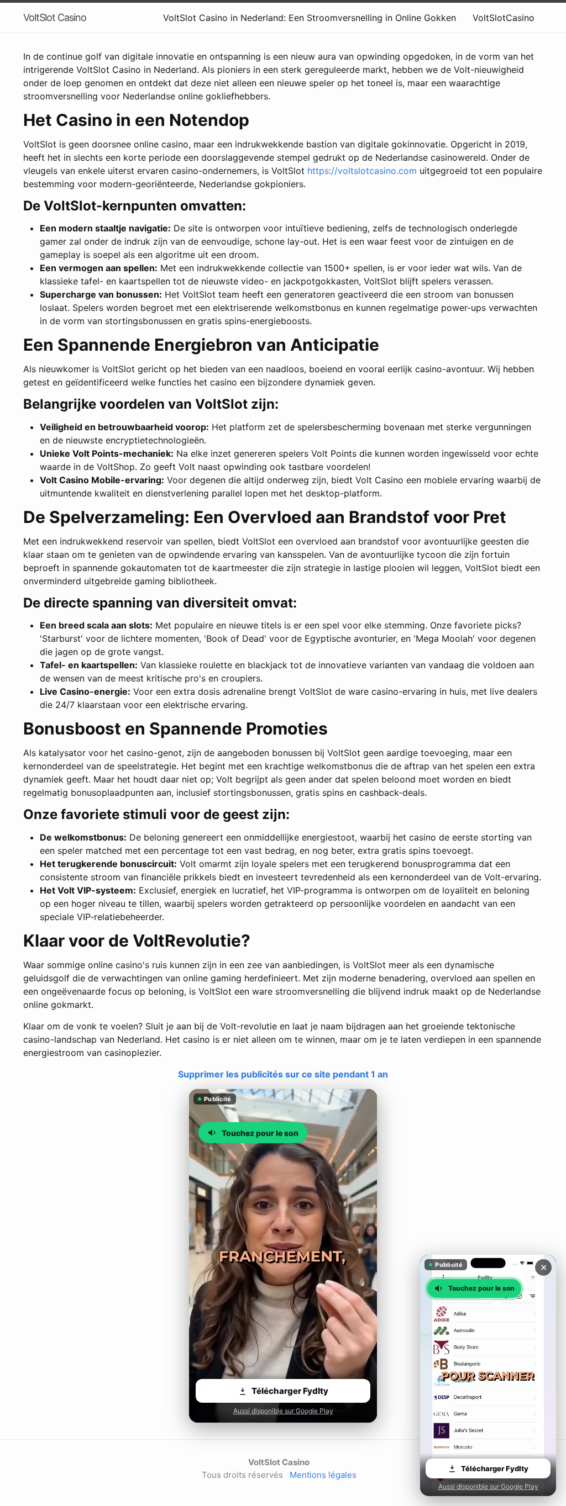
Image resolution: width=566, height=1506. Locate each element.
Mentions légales (323, 1475)
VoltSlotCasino (503, 17)
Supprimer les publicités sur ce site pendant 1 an (283, 1074)
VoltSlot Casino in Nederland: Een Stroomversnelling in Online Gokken (309, 17)
